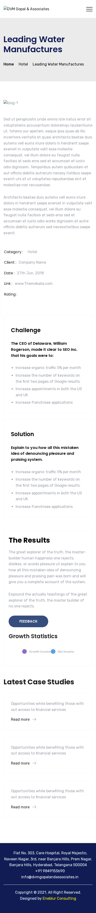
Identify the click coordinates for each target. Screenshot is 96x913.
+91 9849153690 (49, 871)
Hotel (32, 252)
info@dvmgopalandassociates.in (50, 877)
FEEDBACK (28, 621)
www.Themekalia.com (34, 283)
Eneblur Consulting (59, 898)
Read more (21, 719)
